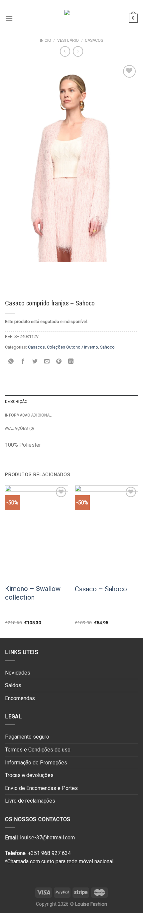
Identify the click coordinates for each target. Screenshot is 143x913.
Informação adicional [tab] (28, 415)
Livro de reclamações (30, 801)
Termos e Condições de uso (38, 750)
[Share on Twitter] (35, 362)
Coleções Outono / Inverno (72, 347)
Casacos (94, 40)
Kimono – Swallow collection (33, 593)
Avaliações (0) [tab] (19, 428)
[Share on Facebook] (23, 362)
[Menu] (9, 18)
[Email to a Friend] (47, 362)
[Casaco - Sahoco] (106, 532)
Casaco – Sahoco (101, 589)
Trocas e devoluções (29, 775)
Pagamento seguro (27, 737)
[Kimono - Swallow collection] (36, 532)
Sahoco (107, 347)
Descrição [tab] (16, 401)
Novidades (17, 673)
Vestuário (68, 40)
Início (45, 40)
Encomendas (20, 698)
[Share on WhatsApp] (11, 362)
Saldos (13, 685)
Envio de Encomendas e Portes (41, 788)
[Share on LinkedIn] (71, 362)
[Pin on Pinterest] (59, 362)
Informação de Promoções (36, 762)
